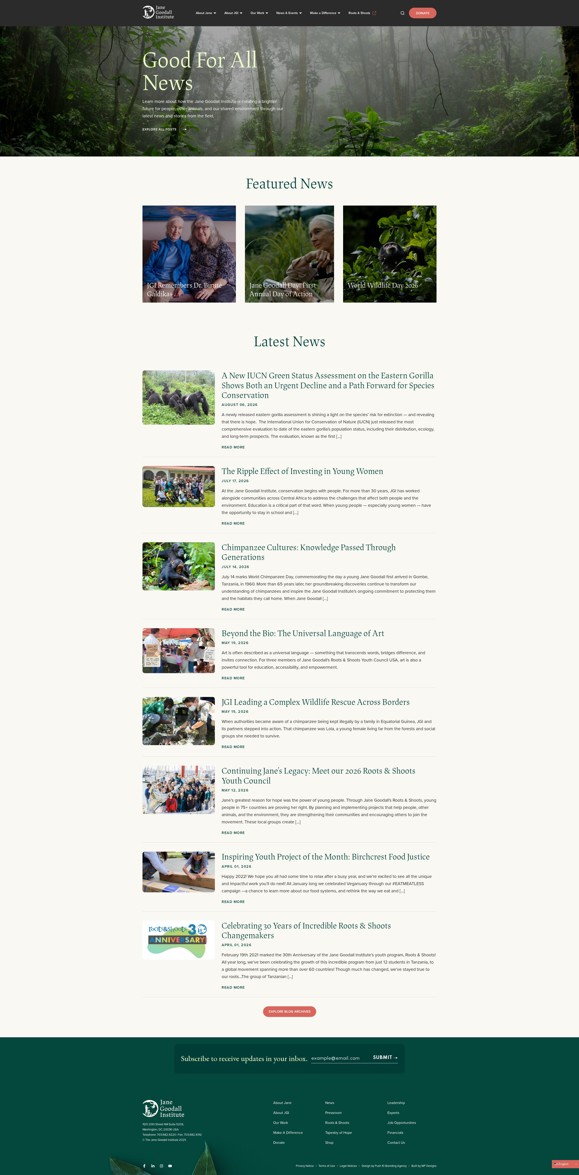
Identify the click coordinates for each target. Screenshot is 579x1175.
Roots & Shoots (359, 13)
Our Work (257, 13)
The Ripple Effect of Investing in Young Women (303, 471)
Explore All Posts (159, 129)
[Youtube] (170, 1166)
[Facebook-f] (144, 1166)
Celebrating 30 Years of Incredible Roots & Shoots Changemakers (306, 930)
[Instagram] (161, 1166)
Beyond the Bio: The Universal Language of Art (303, 633)
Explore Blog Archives (290, 1011)
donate (423, 13)
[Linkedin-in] (153, 1166)
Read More (233, 447)
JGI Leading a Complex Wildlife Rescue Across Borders (316, 701)
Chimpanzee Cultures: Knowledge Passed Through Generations (309, 552)
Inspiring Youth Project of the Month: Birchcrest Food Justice (326, 856)
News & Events (287, 13)
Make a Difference (323, 13)
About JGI (231, 13)
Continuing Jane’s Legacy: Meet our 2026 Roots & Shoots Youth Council (318, 775)
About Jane (204, 13)
